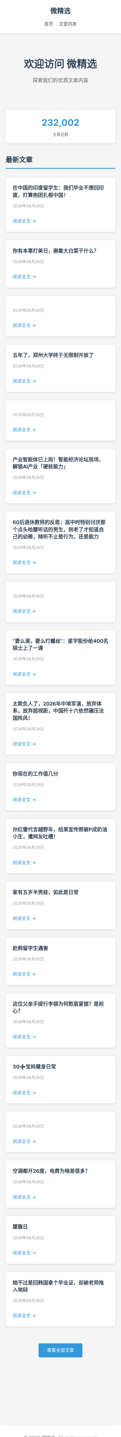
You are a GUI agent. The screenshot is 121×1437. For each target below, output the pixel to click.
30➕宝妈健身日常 (34, 1067)
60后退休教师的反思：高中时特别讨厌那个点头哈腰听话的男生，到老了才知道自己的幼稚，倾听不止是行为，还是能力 (59, 529)
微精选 (60, 11)
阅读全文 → (24, 221)
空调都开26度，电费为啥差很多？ (51, 1171)
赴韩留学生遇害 (30, 948)
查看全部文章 (60, 1350)
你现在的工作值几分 (35, 774)
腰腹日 (20, 1227)
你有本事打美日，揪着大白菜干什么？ (56, 251)
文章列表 (68, 24)
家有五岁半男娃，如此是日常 (46, 892)
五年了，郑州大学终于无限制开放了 (53, 355)
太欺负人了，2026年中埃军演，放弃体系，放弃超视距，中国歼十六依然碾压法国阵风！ (58, 711)
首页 (48, 24)
